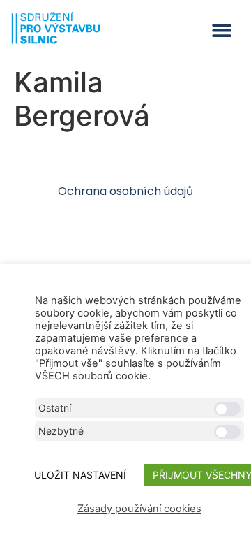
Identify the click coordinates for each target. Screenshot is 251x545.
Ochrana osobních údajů (125, 191)
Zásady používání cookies (139, 508)
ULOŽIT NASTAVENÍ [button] (80, 475)
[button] (221, 30)
